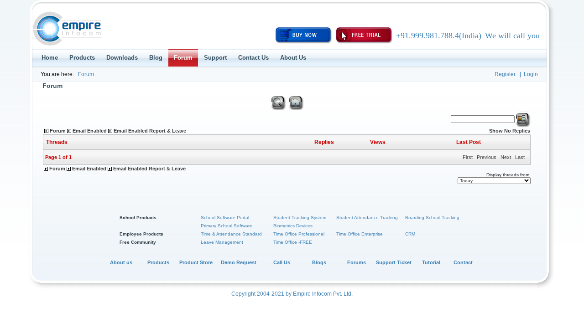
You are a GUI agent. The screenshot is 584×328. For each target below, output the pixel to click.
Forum (86, 74)
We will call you (512, 35)
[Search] (278, 102)
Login (531, 74)
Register (505, 74)
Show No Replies (509, 130)
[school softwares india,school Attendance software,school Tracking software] (68, 28)
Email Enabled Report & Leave (150, 130)
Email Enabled (90, 130)
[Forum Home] (296, 102)
